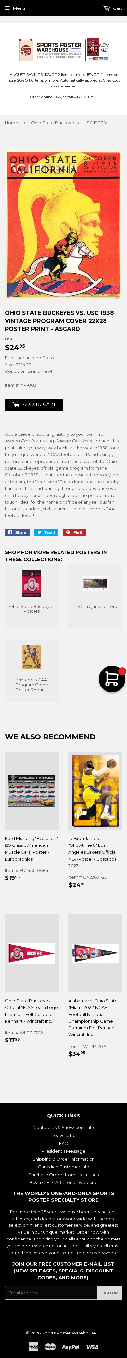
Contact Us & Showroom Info (63, 1127)
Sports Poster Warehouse (69, 1332)
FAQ (63, 1143)
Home (11, 122)
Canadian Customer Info (63, 1166)
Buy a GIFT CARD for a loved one (63, 1182)
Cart (117, 8)
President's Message (63, 1151)
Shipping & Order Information (64, 1158)
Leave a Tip (64, 1135)
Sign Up (110, 1292)
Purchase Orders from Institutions (63, 1174)
